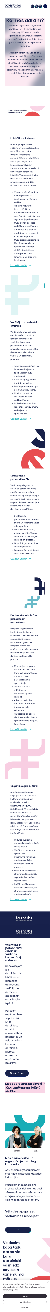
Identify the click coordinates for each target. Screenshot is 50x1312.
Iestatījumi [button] (25, 1307)
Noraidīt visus (25, 1302)
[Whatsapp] (36, 6)
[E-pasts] (40, 6)
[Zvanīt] (32, 6)
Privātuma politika (10, 1290)
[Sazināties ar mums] (18, 1230)
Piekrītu (25, 1296)
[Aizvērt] (46, 1284)
